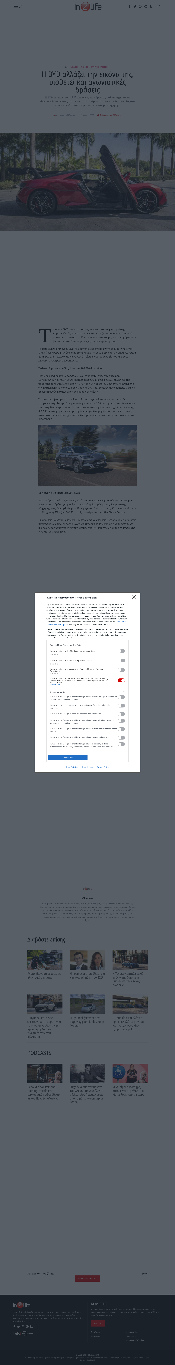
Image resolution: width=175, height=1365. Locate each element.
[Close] (134, 598)
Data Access (87, 767)
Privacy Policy (103, 767)
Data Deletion (72, 767)
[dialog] (87, 682)
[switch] (121, 651)
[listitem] (87, 645)
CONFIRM (68, 758)
